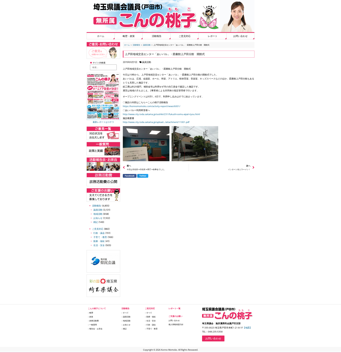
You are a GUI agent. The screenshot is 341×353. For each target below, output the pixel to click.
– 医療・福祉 (150, 316)
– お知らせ (125, 324)
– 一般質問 (92, 324)
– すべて (125, 312)
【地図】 (247, 327)
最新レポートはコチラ (103, 122)
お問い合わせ (240, 36)
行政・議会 (99, 233)
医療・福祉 (99, 241)
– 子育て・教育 (151, 328)
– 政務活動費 (93, 320)
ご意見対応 (185, 36)
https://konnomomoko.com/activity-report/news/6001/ (151, 106)
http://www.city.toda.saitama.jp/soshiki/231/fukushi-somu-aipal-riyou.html (161, 114)
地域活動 (97, 214)
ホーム (100, 36)
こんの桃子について (97, 308)
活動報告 (156, 36)
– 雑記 (124, 328)
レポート (212, 36)
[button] (130, 176)
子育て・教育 (100, 237)
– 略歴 (90, 312)
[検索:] (103, 67)
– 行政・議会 (150, 324)
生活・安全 (99, 245)
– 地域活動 (125, 320)
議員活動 (97, 209)
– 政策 (90, 316)
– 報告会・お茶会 (95, 328)
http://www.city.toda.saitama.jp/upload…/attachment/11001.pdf (156, 122)
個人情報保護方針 (176, 324)
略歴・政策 (129, 36)
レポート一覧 (174, 308)
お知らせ (97, 218)
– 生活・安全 (150, 320)
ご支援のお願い (175, 316)
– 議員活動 (125, 316)
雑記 (95, 222)
